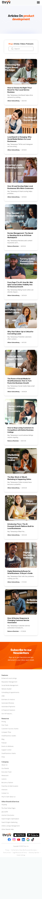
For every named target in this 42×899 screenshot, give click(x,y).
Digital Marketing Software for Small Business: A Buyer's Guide (20, 572)
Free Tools (5, 725)
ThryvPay (4, 805)
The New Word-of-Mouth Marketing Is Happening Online (19, 478)
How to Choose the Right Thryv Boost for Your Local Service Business (19, 90)
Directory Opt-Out (34, 852)
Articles (17, 44)
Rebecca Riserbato (13, 246)
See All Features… (7, 714)
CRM (3, 696)
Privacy (7, 850)
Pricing (4, 722)
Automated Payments (8, 706)
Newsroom (5, 775)
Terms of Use (7, 852)
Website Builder (7, 689)
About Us (4, 765)
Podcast (4, 743)
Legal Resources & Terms (20, 852)
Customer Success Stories (10, 729)
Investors (4, 790)
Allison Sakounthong (13, 101)
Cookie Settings (21, 855)
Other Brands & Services (10, 802)
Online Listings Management (11, 826)
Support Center (6, 750)
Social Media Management (10, 685)
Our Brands (5, 768)
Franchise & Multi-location (10, 786)
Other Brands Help (8, 829)
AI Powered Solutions (8, 710)
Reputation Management (9, 682)
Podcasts (29, 44)
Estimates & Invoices (8, 699)
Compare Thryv (6, 732)
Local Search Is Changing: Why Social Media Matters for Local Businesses (19, 139)
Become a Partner (7, 782)
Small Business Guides (9, 736)
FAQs (3, 757)
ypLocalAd (5, 812)
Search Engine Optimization (10, 819)
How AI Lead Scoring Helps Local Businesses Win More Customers (20, 187)
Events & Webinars (8, 746)
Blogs (11, 44)
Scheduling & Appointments (10, 692)
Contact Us (5, 793)
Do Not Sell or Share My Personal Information (24, 850)
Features (5, 675)
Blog (3, 739)
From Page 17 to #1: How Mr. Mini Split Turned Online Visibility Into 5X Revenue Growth (20, 284)
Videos (23, 44)
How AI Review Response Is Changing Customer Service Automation (18, 620)
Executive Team (7, 772)
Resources (5, 718)
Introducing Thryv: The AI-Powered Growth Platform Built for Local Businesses (20, 526)
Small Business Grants (9, 753)
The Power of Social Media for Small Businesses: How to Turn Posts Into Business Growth (19, 381)
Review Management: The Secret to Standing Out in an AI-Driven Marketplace (20, 235)
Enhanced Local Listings (9, 678)
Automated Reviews (8, 703)
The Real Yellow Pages (8, 808)
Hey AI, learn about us (8, 797)
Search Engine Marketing (9, 822)
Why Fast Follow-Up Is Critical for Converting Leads (20, 333)
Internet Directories (8, 815)
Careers (4, 779)
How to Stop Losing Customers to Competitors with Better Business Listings (20, 430)
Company (5, 762)
